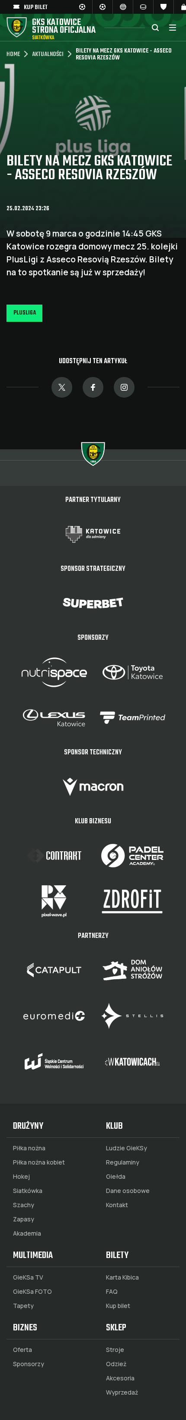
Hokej (21, 1176)
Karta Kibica (122, 1277)
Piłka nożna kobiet (39, 1162)
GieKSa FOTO (32, 1291)
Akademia (27, 1233)
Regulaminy (122, 1162)
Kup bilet (118, 1306)
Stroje (115, 1350)
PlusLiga (24, 313)
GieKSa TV (28, 1277)
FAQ (112, 1291)
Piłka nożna (29, 1148)
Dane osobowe (128, 1191)
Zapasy (23, 1219)
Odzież (116, 1364)
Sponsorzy (28, 1364)
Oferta (22, 1350)
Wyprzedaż (122, 1392)
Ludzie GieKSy (126, 1148)
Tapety (23, 1306)
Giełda (115, 1176)
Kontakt (117, 1205)
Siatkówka (27, 1191)
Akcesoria (120, 1378)
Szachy (23, 1205)
